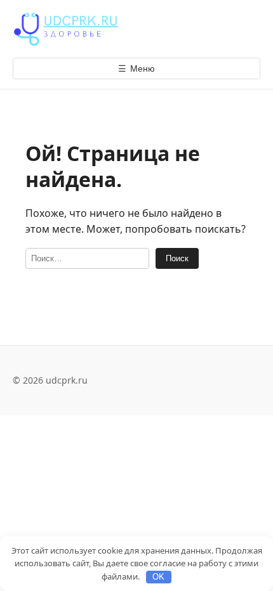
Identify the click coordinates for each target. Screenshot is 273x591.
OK (158, 576)
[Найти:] (87, 258)
